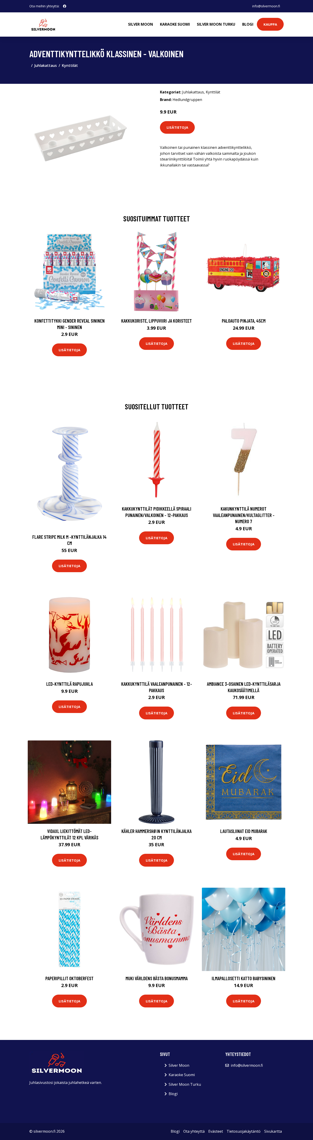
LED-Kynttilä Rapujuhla (69, 684)
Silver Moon (140, 24)
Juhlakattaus (45, 65)
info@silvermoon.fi (266, 6)
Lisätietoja (177, 127)
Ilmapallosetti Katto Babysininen (243, 978)
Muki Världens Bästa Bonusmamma (157, 978)
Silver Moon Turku (216, 24)
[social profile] (64, 6)
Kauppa (270, 24)
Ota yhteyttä (194, 1131)
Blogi (247, 24)
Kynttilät (70, 65)
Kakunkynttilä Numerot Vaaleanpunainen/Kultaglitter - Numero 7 (244, 515)
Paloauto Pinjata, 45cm (244, 321)
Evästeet (215, 1131)
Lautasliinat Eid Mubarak (243, 831)
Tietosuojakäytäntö (244, 1131)
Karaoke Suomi (175, 24)
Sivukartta (273, 1131)
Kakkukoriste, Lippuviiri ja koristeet (156, 321)
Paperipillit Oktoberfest (69, 978)
